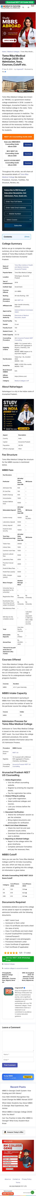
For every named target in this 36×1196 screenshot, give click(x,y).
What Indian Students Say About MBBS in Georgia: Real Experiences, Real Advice (17, 1105)
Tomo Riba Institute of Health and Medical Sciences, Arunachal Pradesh (24, 267)
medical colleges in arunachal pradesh (16, 968)
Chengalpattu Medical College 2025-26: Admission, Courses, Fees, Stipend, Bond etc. (9, 977)
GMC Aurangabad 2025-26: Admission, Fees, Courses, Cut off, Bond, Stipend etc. (28, 976)
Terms (18, 1182)
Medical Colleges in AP (22, 380)
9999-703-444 (8, 1194)
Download (28, 144)
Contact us (16, 1179)
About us (8, 1179)
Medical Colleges (13, 51)
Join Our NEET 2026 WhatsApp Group (18, 959)
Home (4, 51)
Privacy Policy (26, 1179)
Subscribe (18, 225)
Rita (3, 71)
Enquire (28, 1077)
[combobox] (6, 214)
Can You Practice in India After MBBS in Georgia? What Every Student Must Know (17, 1120)
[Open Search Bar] (23, 7)
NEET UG (20, 300)
